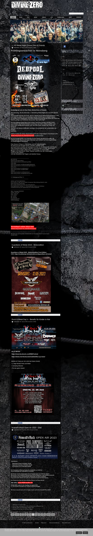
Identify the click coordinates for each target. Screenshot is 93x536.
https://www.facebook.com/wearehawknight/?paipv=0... (23, 165)
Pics (28, 17)
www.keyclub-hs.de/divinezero (23, 229)
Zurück (17, 514)
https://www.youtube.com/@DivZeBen (19, 169)
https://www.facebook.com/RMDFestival (25, 354)
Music (35, 17)
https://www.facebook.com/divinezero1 (19, 168)
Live (51, 17)
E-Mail (34, 47)
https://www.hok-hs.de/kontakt (18, 183)
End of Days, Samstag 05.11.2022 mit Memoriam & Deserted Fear (28, 506)
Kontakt (78, 17)
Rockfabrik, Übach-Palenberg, (75, 60)
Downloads (60, 17)
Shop (70, 17)
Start (12, 514)
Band (20, 17)
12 (36, 514)
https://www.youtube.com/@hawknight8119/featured (23, 164)
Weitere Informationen (82, 534)
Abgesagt (72, 62)
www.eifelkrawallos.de (25, 482)
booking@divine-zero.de (68, 82)
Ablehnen (85, 532)
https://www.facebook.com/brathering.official (21, 161)
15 (44, 514)
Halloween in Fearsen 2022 (19, 504)
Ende (53, 514)
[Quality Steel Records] (46, 528)
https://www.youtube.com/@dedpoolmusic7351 (21, 173)
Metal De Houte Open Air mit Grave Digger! (23, 509)
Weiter (48, 514)
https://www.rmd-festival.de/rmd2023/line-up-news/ (28, 356)
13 (38, 514)
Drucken (30, 47)
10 (30, 514)
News (13, 17)
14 (41, 514)
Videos (44, 17)
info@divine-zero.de (67, 84)
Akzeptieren (79, 532)
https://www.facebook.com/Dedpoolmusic (20, 172)
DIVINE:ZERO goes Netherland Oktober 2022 (23, 507)
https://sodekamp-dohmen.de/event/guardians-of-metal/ (33, 254)
